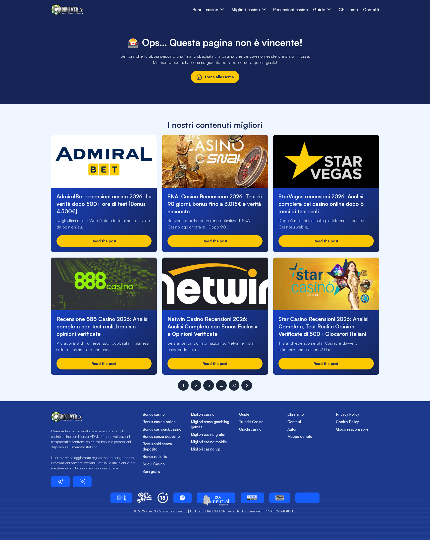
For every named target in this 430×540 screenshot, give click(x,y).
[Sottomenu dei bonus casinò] (264, 9)
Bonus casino (154, 414)
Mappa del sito (299, 436)
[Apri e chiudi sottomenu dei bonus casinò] (222, 9)
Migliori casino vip (205, 449)
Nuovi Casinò (154, 464)
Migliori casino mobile (209, 442)
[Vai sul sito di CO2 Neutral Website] (216, 498)
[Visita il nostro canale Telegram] (60, 481)
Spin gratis (151, 471)
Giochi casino (250, 429)
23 (234, 385)
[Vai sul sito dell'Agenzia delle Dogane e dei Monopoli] (121, 498)
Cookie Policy (347, 421)
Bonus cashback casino (162, 429)
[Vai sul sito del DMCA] (252, 498)
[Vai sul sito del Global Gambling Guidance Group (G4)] (182, 498)
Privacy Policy (347, 414)
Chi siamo (348, 9)
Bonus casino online (159, 421)
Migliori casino (203, 414)
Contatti (371, 9)
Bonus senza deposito (161, 436)
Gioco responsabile (352, 429)
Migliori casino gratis (208, 434)
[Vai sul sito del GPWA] (279, 498)
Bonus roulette (155, 456)
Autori (292, 429)
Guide (244, 414)
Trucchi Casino (251, 421)
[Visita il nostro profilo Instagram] (82, 481)
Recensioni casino (290, 9)
